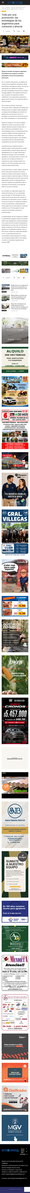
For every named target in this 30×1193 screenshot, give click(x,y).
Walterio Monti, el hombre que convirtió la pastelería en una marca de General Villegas (19, 297)
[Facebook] (26, 1149)
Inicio (3, 7)
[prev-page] (3, 314)
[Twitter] (27, 1154)
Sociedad (7, 7)
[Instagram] (26, 1152)
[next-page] (5, 314)
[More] (24, 31)
